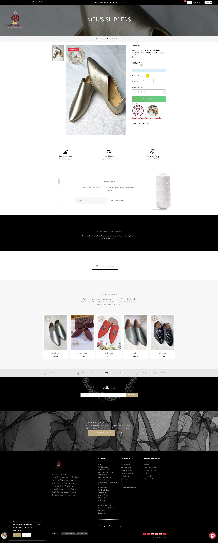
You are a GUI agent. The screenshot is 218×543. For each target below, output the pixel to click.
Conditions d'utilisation (151, 467)
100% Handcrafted (104, 505)
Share (139, 123)
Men (99, 464)
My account (125, 476)
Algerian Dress (103, 487)
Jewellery (101, 503)
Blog (122, 485)
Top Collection (103, 467)
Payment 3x (148, 476)
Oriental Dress (103, 495)
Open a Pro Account (127, 473)
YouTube (117, 526)
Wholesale (147, 473)
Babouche (101, 513)
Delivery (146, 464)
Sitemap (123, 482)
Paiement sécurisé (150, 470)
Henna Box (102, 510)
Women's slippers (82, 353)
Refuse (26, 535)
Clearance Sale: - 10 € (105, 477)
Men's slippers (55, 353)
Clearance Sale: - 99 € (105, 472)
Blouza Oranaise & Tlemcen (107, 482)
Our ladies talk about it (128, 487)
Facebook (100, 526)
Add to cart (149, 99)
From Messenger (69, 533)
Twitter (109, 526)
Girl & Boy (101, 500)
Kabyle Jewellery (103, 485)
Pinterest (147, 123)
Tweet (143, 123)
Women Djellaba (103, 498)
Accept (17, 534)
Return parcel (148, 479)
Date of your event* (138, 86)
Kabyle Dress (102, 475)
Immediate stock (103, 469)
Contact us (124, 479)
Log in (123, 433)
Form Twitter (83, 533)
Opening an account (101, 433)
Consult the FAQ (126, 470)
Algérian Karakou (104, 480)
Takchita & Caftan (104, 490)
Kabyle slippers (109, 353)
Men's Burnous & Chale (106, 508)
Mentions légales (126, 467)
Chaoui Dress (102, 492)
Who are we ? (125, 464)
